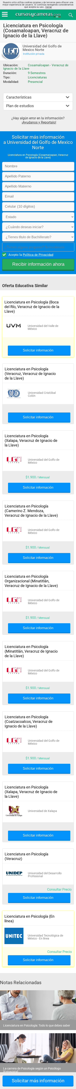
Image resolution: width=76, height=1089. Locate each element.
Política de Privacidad (38, 255)
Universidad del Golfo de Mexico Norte (42, 48)
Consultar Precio (59, 889)
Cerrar (48, 7)
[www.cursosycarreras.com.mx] (38, 14)
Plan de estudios (20, 106)
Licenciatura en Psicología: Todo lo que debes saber (36, 1025)
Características (18, 97)
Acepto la (30, 255)
